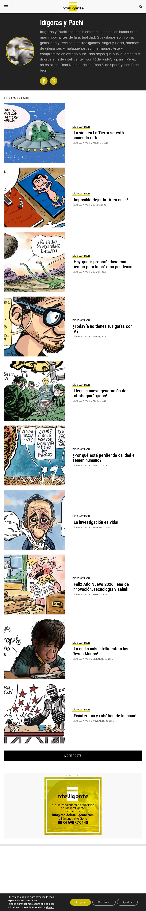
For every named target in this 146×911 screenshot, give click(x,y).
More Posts (73, 756)
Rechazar (104, 902)
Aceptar (80, 902)
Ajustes (127, 902)
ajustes (50, 907)
